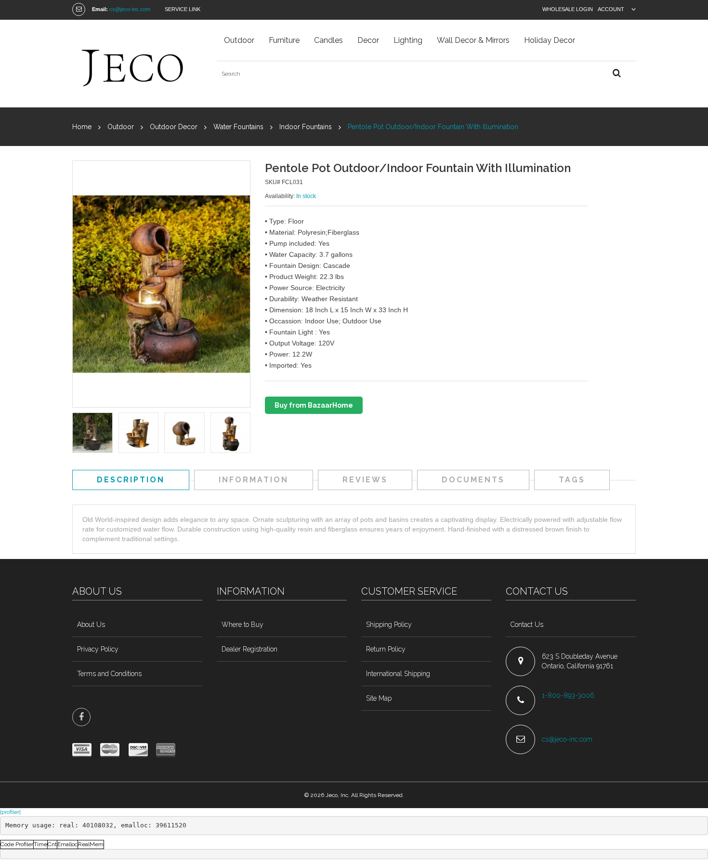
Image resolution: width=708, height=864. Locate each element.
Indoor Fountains (305, 127)
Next (244, 433)
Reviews (365, 479)
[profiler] (10, 812)
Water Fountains (238, 127)
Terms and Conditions (109, 674)
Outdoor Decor (173, 127)
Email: (100, 9)
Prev (78, 433)
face (81, 717)
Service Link (182, 9)
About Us (91, 624)
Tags (572, 479)
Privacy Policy (97, 649)
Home (82, 127)
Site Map (379, 698)
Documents (473, 479)
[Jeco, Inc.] (137, 63)
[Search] (616, 73)
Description (131, 479)
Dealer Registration (249, 649)
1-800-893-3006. (570, 695)
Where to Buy (242, 624)
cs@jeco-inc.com (129, 9)
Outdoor (120, 127)
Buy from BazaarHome (314, 405)
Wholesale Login (567, 9)
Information (253, 479)
